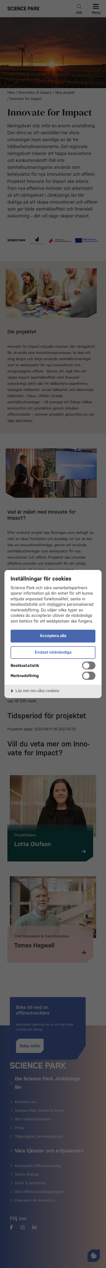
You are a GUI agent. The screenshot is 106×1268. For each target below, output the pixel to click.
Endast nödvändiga (53, 652)
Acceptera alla (53, 635)
